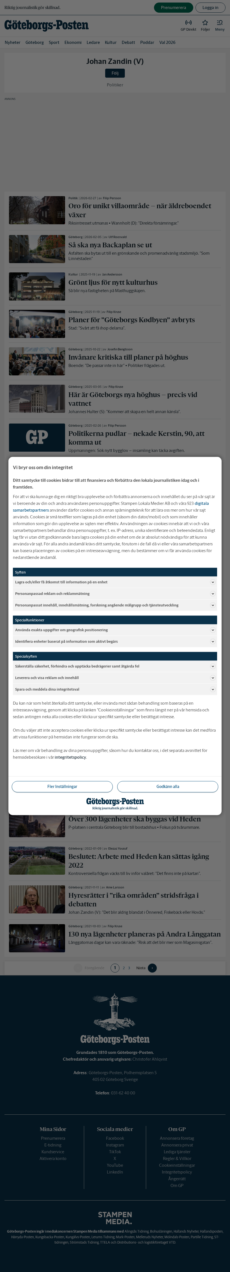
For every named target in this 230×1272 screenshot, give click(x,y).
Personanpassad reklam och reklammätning (52, 593)
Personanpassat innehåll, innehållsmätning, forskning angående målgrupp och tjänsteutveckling (96, 605)
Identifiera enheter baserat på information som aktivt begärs (66, 641)
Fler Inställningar (62, 786)
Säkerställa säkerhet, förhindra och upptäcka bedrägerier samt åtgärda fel (77, 666)
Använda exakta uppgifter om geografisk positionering (61, 629)
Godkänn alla (168, 786)
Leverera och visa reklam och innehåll (47, 677)
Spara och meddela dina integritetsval (47, 689)
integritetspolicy (70, 757)
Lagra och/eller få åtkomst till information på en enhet (61, 581)
